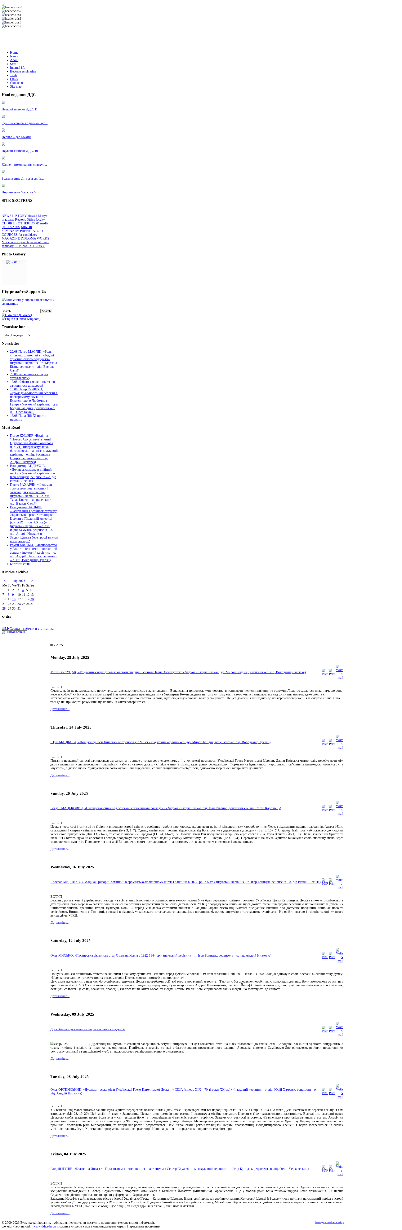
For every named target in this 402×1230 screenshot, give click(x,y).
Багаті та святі (20, 564)
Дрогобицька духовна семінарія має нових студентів (87, 1029)
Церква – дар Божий (16, 137)
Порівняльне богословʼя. (19, 192)
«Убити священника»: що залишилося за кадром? (32, 383)
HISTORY (19, 216)
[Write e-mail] (339, 677)
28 (4, 608)
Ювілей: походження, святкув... (24, 164)
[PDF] (325, 674)
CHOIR (7, 223)
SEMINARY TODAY (29, 246)
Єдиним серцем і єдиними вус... (25, 123)
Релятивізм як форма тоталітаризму (29, 376)
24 (19, 604)
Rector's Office (25, 219)
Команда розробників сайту (329, 1222)
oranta (25, 242)
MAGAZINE (11, 238)
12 (28, 594)
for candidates (27, 234)
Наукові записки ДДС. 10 (20, 151)
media (44, 223)
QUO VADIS (11, 227)
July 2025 (18, 581)
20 (32, 599)
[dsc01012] (14, 262)
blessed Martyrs (37, 216)
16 (13, 599)
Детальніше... (60, 709)
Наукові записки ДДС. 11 (20, 109)
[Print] (332, 674)
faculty (40, 219)
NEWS (6, 216)
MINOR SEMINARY (17, 229)
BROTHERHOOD (26, 223)
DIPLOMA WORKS (35, 238)
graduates (8, 219)
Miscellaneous (11, 242)
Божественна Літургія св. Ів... (23, 178)
